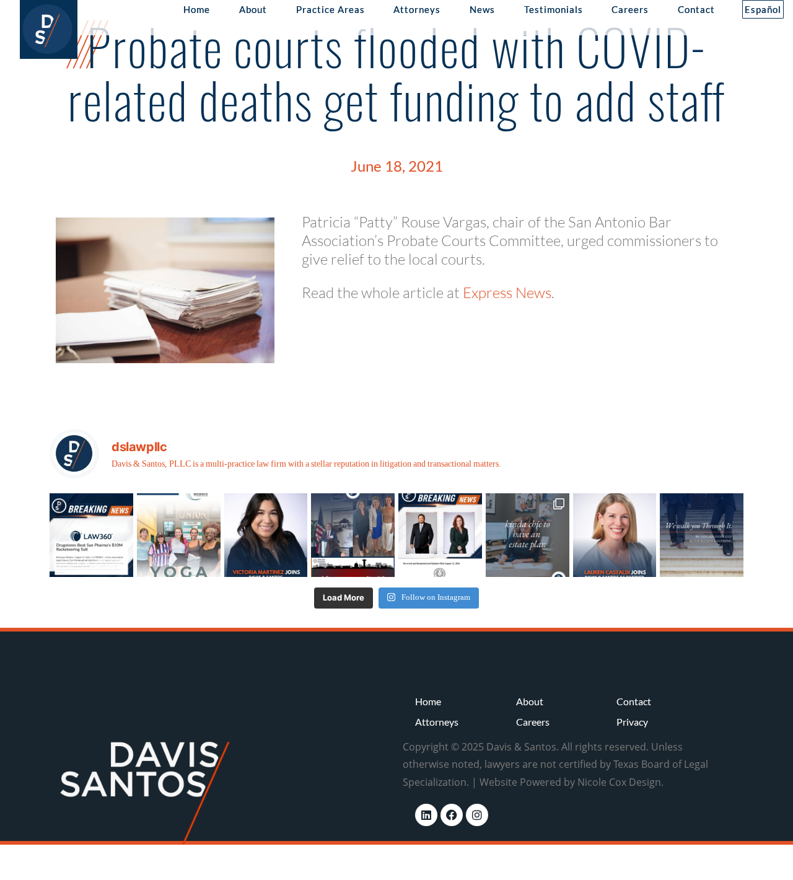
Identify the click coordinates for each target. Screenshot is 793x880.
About (253, 9)
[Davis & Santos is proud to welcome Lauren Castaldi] (615, 535)
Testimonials (553, 9)
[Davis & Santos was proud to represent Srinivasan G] (91, 535)
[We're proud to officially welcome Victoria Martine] (266, 535)
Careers (630, 9)
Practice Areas (330, 9)
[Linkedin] (426, 815)
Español (763, 9)
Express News (507, 292)
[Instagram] (477, 815)
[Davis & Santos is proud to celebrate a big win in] (440, 535)
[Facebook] (451, 815)
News (482, 9)
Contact (696, 9)
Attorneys (416, 9)
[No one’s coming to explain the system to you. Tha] (701, 535)
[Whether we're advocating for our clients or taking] (179, 535)
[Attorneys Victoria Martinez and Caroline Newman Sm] (353, 535)
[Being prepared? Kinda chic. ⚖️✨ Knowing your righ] (527, 535)
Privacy (632, 722)
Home (196, 9)
